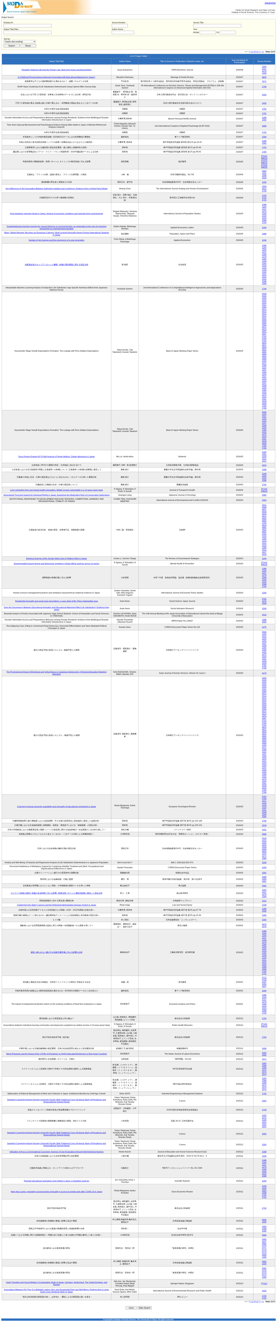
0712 (264, 977)
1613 (264, 189)
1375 (264, 627)
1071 (264, 363)
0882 (264, 527)
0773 (264, 1250)
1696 (264, 126)
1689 (264, 877)
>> (263, 52)
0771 (264, 1248)
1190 (264, 372)
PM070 (264, 163)
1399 (264, 118)
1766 (264, 408)
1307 (264, 383)
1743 (264, 147)
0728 (264, 980)
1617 (264, 552)
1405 (264, 1222)
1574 (264, 1074)
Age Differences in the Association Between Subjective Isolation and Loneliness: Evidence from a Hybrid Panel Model (56, 189)
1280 (264, 259)
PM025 (264, 167)
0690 (264, 1220)
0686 (264, 834)
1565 (264, 120)
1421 (264, 810)
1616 (264, 550)
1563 (264, 1101)
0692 (264, 518)
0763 (264, 796)
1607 (264, 986)
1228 (264, 254)
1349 (264, 73)
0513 (264, 309)
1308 (264, 176)
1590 (264, 920)
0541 (264, 505)
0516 (264, 316)
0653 (264, 332)
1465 (264, 867)
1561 (264, 399)
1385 (264, 548)
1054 (264, 361)
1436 (264, 1156)
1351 (264, 454)
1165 (264, 250)
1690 (264, 879)
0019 (264, 838)
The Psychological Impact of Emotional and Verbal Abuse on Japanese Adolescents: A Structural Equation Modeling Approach (56, 673)
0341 (264, 305)
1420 (264, 808)
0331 (264, 300)
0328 (264, 294)
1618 (264, 554)
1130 (264, 536)
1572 (264, 1070)
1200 (264, 374)
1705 (264, 195)
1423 (264, 1291)
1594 (264, 137)
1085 (264, 365)
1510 (264, 615)
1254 (264, 381)
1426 (264, 95)
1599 (264, 284)
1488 (264, 234)
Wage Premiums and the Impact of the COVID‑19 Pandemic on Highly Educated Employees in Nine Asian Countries (56, 1054)
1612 (264, 461)
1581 (264, 886)
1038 (264, 905)
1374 (264, 601)
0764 (264, 799)
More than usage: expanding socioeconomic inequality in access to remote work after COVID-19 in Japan (56, 1192)
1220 (264, 1115)
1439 (264, 270)
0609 (264, 514)
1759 (264, 821)
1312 (264, 543)
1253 (264, 379)
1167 (264, 370)
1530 (264, 397)
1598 (264, 220)
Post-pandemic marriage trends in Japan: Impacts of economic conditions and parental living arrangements (56, 214)
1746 (264, 87)
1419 (264, 805)
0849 (264, 347)
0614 (264, 327)
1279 (264, 71)
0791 (264, 341)
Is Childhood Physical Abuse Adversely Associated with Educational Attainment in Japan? (56, 77)
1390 (264, 390)
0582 (264, 1244)
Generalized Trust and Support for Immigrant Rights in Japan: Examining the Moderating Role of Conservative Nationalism (56, 495)
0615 (264, 330)
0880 (264, 352)
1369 (264, 1068)
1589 (264, 858)
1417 (264, 801)
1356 (264, 1257)
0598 (264, 507)
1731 (264, 974)
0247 (264, 1241)
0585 (264, 323)
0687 (264, 334)
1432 (264, 392)
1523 (264, 218)
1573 (264, 1072)
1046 (264, 240)
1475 (264, 395)
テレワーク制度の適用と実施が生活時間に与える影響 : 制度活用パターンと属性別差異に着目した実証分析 (56, 893)
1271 (264, 856)
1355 (264, 388)
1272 (264, 1118)
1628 (264, 401)
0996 (264, 359)
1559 (264, 186)
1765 (264, 406)
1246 (264, 558)
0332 (264, 303)
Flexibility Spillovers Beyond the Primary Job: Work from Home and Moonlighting (57, 70)
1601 (264, 1127)
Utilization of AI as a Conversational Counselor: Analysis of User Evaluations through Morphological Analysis (57, 1152)
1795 (264, 152)
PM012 (264, 158)
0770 (264, 1246)
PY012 (264, 156)
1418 (264, 803)
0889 (264, 171)
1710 (264, 198)
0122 (264, 840)
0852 (264, 350)
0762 (264, 599)
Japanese (270, 3)
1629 (264, 178)
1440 (264, 272)
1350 (264, 263)
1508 (264, 603)
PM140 (264, 491)
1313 (264, 545)
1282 (264, 915)
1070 (264, 854)
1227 (264, 69)
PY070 (264, 160)
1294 (264, 452)
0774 (264, 1253)
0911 (264, 530)
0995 (264, 1255)
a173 (264, 673)
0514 (264, 312)
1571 (264, 81)
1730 (264, 222)
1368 (264, 1065)
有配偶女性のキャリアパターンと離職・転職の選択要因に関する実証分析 (56, 264)
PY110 (264, 1283)
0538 (264, 847)
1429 (264, 216)
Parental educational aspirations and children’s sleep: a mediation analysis (56, 1181)
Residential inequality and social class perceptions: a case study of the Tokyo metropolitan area (56, 601)
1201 (264, 377)
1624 (264, 465)
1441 (264, 275)
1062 (264, 534)
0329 (264, 296)
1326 (264, 1120)
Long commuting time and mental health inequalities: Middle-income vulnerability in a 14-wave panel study (56, 490)
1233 (264, 541)
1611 (264, 459)
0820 (264, 343)
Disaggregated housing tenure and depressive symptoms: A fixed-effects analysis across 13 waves (56, 564)
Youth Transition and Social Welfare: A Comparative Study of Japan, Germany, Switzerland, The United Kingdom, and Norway (56, 1283)
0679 (264, 924)
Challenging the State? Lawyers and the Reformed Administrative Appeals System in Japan (56, 905)
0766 (264, 339)
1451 (264, 830)
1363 (264, 1063)
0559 (264, 321)
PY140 (264, 489)
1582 (264, 495)
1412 (264, 1122)
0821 (264, 345)
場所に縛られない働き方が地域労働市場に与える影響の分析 (57, 952)
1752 (264, 109)
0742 (264, 336)
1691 (264, 881)
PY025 (264, 165)
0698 (264, 849)
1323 (264, 1053)
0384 (264, 307)
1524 (264, 279)
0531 (264, 318)
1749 (264, 1110)
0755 (264, 523)
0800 (264, 77)
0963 (264, 356)
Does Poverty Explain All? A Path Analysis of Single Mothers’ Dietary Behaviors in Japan (56, 456)
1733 (264, 1296)
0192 (264, 843)
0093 (264, 1239)
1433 (264, 456)
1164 (264, 66)
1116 (264, 173)
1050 (264, 984)
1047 (264, 982)
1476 (264, 927)
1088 (264, 205)
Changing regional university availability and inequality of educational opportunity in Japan (56, 806)
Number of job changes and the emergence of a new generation (56, 240)
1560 (264, 500)
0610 (264, 516)
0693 (264, 521)
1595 (264, 817)
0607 (264, 510)
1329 (264, 182)
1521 (264, 1124)
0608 (264, 512)
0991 (264, 532)
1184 (264, 539)
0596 (264, 325)
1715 (264, 200)
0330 (264, 298)
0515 (264, 314)
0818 (264, 525)
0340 (264, 845)
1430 (264, 268)
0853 (264, 852)
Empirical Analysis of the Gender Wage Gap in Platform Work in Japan (56, 558)
